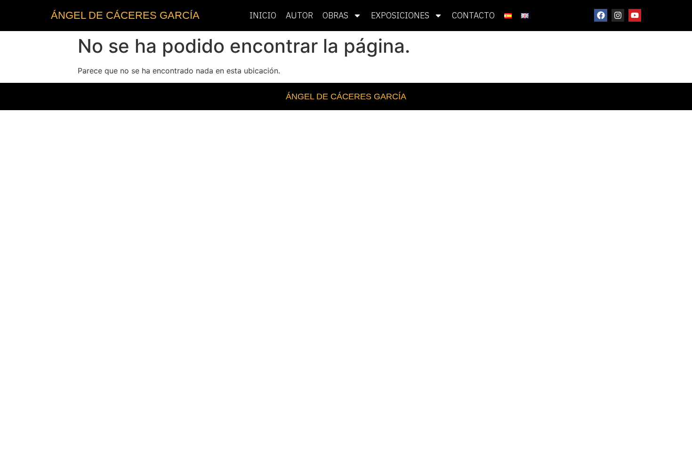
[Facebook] (600, 15)
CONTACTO (473, 15)
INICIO (262, 15)
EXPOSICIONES (400, 15)
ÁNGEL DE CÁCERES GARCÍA (125, 15)
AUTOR (299, 15)
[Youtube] (634, 15)
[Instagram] (618, 15)
